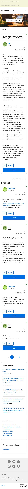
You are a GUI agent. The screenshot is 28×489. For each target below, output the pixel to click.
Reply (14, 170)
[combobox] (14, 20)
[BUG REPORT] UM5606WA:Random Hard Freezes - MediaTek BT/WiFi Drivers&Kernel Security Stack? (13, 381)
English (5, 474)
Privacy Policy (17, 477)
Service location (7, 429)
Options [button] (26, 29)
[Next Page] (19, 357)
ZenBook (4, 29)
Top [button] (4, 485)
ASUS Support (6, 449)
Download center (7, 433)
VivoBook (6, 373)
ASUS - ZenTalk (9, 10)
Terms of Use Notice (6, 477)
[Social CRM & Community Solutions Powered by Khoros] (23, 486)
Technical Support (7, 435)
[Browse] (2, 10)
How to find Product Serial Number (12, 427)
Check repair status (8, 431)
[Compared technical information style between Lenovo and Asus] (23, 179)
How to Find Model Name (9, 425)
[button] (5, 165)
